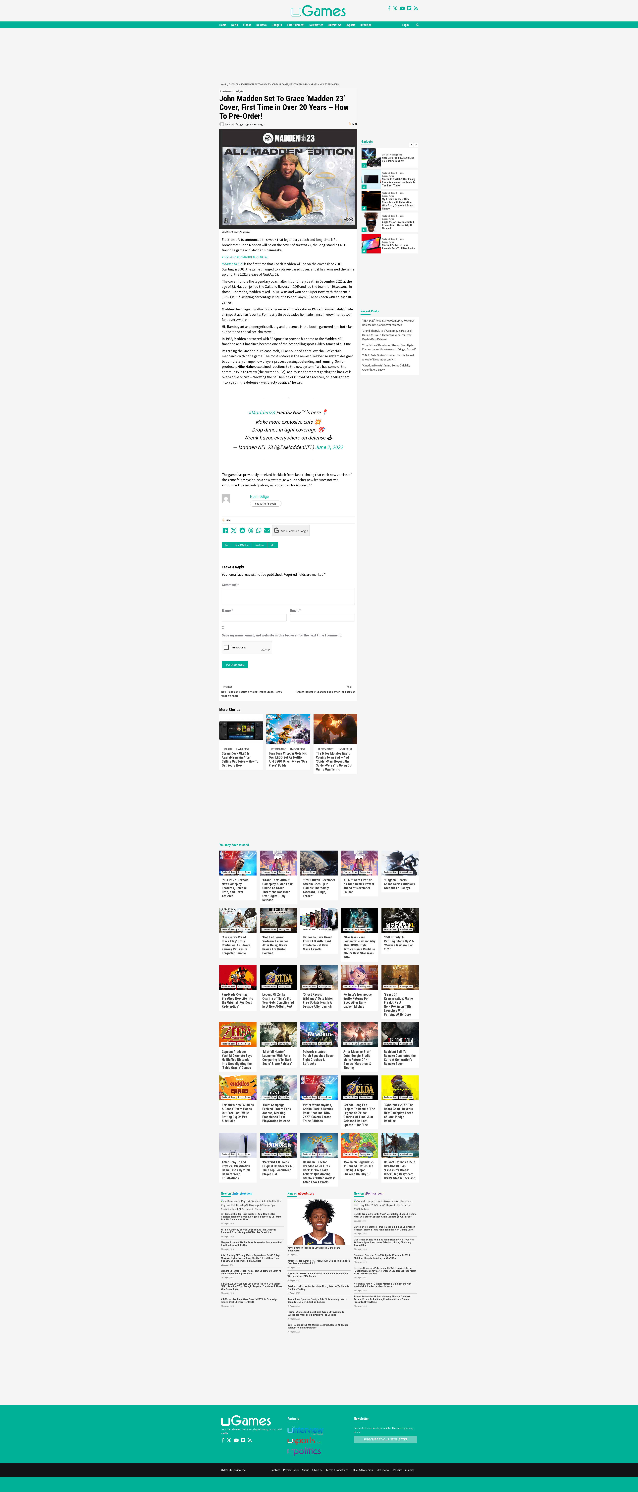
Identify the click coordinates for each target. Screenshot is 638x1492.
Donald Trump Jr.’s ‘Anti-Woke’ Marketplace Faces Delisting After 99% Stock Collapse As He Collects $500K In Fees (385, 1215)
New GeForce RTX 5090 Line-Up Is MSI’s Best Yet (398, 159)
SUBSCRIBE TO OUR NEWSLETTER (386, 1439)
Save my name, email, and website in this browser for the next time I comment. (282, 635)
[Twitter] (395, 8)
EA (226, 545)
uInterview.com (242, 1193)
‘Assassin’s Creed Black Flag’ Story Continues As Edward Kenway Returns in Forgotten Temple (236, 945)
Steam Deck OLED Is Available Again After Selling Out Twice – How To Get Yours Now (240, 759)
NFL (272, 545)
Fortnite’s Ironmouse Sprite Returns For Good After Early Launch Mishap (357, 1000)
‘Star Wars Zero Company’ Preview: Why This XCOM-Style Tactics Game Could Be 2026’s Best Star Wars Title (359, 947)
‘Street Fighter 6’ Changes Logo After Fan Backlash (325, 689)
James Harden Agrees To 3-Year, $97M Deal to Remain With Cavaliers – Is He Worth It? (318, 1262)
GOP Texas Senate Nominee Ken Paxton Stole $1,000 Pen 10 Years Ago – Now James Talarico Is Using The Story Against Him (384, 1242)
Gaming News (242, 749)
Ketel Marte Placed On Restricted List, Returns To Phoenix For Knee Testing (318, 1288)
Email (295, 610)
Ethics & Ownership (362, 1470)
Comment (230, 584)
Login (405, 25)
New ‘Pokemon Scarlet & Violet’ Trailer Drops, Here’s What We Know (251, 691)
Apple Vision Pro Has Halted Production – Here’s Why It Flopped (398, 224)
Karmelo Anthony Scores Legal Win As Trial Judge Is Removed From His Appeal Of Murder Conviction (248, 1231)
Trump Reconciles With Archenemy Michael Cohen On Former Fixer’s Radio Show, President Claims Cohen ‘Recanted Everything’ (382, 1299)
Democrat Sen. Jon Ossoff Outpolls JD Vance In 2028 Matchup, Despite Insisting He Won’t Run (382, 1257)
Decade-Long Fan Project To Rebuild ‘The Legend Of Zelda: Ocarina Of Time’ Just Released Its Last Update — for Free (359, 1115)
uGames (409, 1470)
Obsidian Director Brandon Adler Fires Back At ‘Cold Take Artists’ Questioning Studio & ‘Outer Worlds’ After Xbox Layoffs (319, 1172)
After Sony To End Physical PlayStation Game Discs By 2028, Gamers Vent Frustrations (236, 1170)
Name (227, 610)
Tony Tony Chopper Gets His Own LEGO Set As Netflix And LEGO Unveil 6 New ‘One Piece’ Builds (288, 759)
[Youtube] (402, 8)
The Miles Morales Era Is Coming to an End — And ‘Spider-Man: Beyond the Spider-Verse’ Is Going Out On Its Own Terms (334, 761)
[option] (389, 158)
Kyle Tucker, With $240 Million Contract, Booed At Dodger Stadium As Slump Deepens (317, 1326)
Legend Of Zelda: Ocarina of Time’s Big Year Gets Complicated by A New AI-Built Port (278, 1000)
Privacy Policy (291, 1470)
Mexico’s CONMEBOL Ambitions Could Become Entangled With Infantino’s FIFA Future (317, 1275)
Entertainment (295, 25)
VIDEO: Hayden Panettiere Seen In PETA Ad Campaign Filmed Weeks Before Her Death (249, 1301)
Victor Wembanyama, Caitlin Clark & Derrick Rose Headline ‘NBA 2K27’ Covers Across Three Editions (318, 1113)
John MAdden (241, 545)
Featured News (297, 749)
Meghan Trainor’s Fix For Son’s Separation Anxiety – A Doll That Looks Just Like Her (251, 1244)
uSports (350, 25)
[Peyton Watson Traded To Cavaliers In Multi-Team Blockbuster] (319, 1221)
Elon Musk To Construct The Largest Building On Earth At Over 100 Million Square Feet (251, 1272)
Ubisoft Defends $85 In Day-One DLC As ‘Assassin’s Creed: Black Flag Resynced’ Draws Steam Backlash (399, 1170)
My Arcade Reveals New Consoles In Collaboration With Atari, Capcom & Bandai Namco (398, 203)
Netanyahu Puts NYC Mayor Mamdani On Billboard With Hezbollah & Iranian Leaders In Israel (382, 1285)
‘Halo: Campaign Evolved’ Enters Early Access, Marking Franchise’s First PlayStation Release (276, 1113)
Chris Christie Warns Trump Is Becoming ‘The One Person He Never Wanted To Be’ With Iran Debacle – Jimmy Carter (384, 1228)
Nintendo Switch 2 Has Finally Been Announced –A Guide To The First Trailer (399, 181)
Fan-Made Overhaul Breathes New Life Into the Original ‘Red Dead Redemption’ (237, 1000)
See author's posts (265, 503)
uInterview (334, 25)
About (305, 1470)
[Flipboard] (409, 8)
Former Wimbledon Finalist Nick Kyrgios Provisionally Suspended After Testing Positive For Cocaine (315, 1313)
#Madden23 (262, 412)
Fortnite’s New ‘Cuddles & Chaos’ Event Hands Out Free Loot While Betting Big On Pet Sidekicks (238, 1113)
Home (222, 25)
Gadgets (277, 25)
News (234, 25)
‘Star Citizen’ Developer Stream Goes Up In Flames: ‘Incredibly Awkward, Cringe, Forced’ (389, 347)
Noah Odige (235, 124)
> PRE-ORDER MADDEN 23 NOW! (245, 257)
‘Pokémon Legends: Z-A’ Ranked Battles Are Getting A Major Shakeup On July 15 (358, 1168)
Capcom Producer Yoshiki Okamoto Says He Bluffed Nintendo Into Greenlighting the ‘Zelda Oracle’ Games (237, 1060)
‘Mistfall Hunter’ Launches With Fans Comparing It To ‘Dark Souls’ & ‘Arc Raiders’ (277, 1058)
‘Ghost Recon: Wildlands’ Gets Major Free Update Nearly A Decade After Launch (318, 1000)
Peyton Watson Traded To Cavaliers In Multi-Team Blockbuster (313, 1249)
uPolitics (366, 25)
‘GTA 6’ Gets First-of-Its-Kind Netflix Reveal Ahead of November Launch (388, 357)
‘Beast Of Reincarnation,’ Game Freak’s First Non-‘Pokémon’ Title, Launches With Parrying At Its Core (398, 1004)
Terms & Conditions (337, 1470)
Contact (275, 1470)
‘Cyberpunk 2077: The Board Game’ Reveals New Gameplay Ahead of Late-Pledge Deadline (398, 1113)
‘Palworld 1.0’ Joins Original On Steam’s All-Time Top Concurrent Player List (278, 1168)
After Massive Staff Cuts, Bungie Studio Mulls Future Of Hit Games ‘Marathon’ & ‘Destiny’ (357, 1060)
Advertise (317, 1470)
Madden (259, 545)
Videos (247, 25)
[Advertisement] (319, 55)
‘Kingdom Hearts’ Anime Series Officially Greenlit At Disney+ (386, 368)
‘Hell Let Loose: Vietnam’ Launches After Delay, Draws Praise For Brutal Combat (275, 945)
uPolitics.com (374, 1193)
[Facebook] (389, 8)
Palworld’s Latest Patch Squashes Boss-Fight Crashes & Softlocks (318, 1058)
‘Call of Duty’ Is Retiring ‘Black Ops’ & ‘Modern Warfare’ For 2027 (399, 943)
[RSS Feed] (416, 8)
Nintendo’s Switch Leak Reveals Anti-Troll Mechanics (398, 246)
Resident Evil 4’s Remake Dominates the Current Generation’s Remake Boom (400, 1058)
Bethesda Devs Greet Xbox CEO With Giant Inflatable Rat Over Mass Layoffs (317, 943)
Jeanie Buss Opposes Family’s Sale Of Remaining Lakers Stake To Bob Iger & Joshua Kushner (317, 1301)
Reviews (261, 25)
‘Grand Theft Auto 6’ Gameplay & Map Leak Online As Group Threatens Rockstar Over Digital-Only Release (387, 335)
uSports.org (306, 1193)
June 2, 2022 (329, 447)
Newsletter (316, 25)
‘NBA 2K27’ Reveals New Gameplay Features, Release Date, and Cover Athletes (388, 323)
